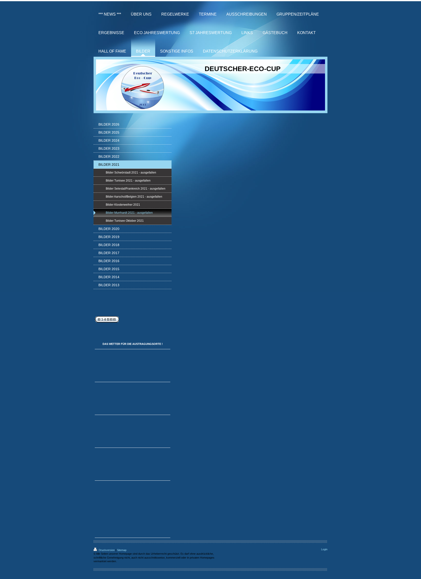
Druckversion (106, 550)
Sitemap (121, 550)
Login (324, 549)
